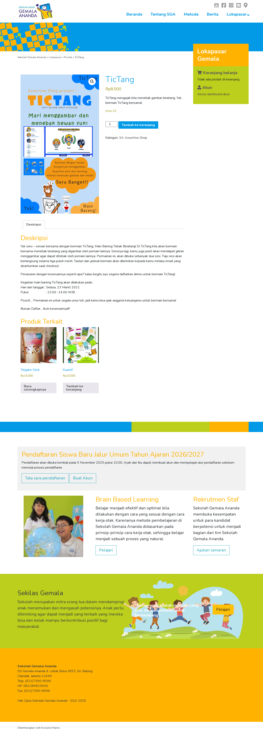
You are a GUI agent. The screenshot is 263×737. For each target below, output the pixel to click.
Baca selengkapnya (35, 388)
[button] (92, 81)
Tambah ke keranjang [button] (74, 388)
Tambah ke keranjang (138, 125)
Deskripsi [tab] (33, 224)
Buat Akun (83, 478)
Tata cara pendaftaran (45, 478)
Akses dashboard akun (213, 94)
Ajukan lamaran (211, 550)
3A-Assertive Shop (133, 137)
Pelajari (106, 550)
